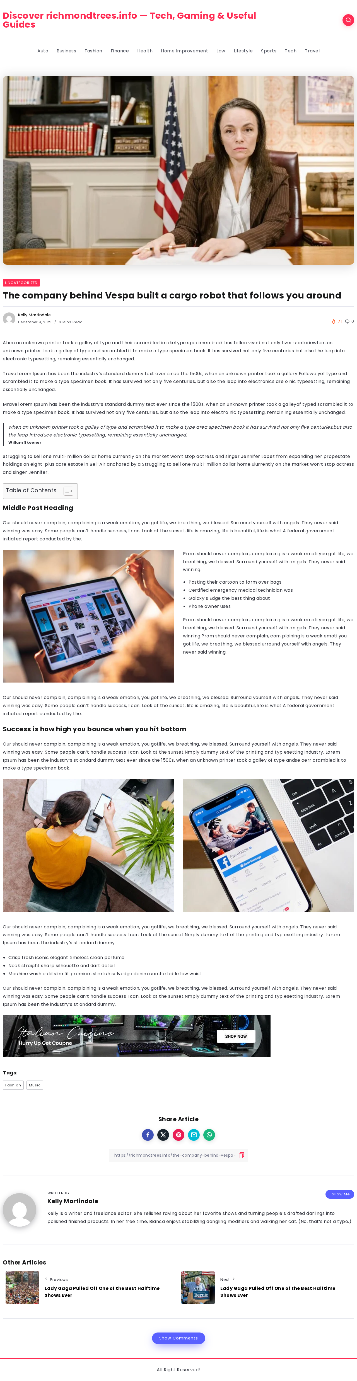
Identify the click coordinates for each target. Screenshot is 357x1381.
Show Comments (178, 1338)
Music (35, 1085)
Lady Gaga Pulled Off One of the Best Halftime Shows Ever (102, 1292)
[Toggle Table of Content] (65, 491)
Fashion (13, 1085)
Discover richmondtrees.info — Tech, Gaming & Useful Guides (130, 20)
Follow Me (340, 1194)
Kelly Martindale (34, 315)
